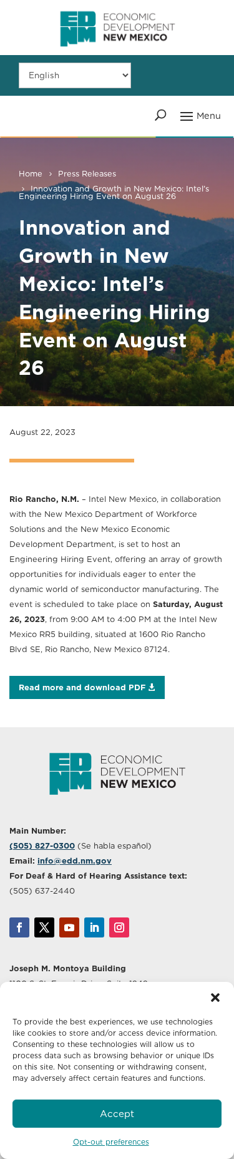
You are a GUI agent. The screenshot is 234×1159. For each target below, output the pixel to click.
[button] (215, 997)
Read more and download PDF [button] (82, 687)
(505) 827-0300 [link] (42, 845)
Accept (117, 1114)
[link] (117, 52)
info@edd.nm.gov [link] (74, 860)
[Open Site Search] (160, 115)
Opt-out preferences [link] (111, 1141)
